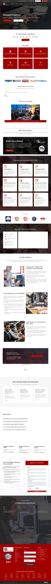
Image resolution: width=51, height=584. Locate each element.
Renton (34, 576)
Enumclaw (45, 573)
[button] (3, 113)
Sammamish (39, 576)
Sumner (17, 577)
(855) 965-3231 (27, 452)
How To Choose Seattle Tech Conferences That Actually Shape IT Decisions (9, 391)
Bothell (17, 573)
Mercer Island (11, 576)
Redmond (28, 576)
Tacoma (23, 577)
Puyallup (23, 576)
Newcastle (17, 576)
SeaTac (6, 577)
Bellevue (11, 573)
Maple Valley (5, 576)
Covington (28, 573)
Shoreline (11, 577)
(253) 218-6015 (43, 559)
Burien (22, 573)
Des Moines (34, 573)
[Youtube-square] (10, 562)
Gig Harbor (45, 577)
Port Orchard (39, 577)
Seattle (45, 576)
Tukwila (28, 577)
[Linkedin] (6, 562)
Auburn (6, 573)
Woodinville (34, 577)
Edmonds (39, 573)
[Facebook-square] (8, 562)
